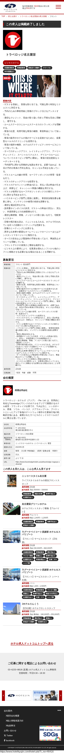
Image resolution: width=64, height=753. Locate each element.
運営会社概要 (13, 716)
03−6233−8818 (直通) (18, 669)
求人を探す (12, 16)
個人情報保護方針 (15, 720)
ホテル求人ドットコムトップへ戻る (32, 643)
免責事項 (11, 725)
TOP (3, 16)
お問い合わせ (10, 730)
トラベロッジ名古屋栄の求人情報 (33, 16)
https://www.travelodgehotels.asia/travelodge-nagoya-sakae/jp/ (37, 463)
